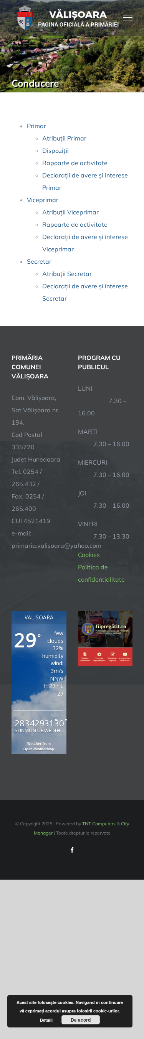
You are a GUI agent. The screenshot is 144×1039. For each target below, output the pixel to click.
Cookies (89, 555)
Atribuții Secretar (67, 274)
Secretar (39, 261)
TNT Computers (99, 824)
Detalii (46, 1020)
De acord (81, 1019)
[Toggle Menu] (128, 17)
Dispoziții (55, 150)
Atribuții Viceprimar (70, 212)
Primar (36, 126)
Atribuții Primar (64, 138)
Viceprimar (42, 200)
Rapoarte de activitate (75, 163)
